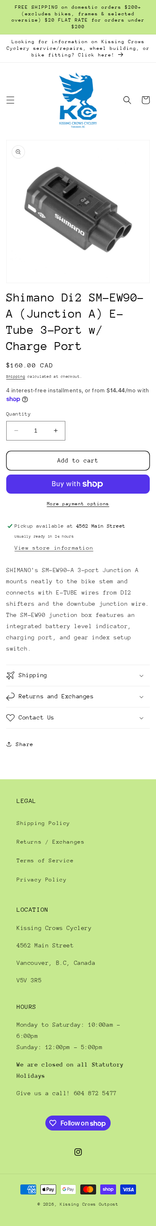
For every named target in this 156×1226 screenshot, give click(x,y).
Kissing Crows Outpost (89, 1204)
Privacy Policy (42, 879)
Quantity (18, 414)
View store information (54, 548)
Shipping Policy (43, 823)
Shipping (15, 376)
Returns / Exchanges (50, 842)
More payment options (78, 504)
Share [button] (25, 744)
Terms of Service (45, 860)
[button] (10, 100)
